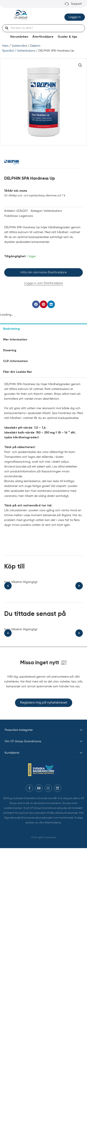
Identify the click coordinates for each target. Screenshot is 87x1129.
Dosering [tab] (9, 350)
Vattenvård (19, 45)
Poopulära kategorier (19, 730)
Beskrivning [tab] (11, 328)
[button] (80, 65)
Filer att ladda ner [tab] (17, 371)
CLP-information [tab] (15, 361)
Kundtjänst (12, 752)
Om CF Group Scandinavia (23, 741)
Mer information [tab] (15, 339)
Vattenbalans (26, 50)
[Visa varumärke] (12, 162)
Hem (5, 45)
